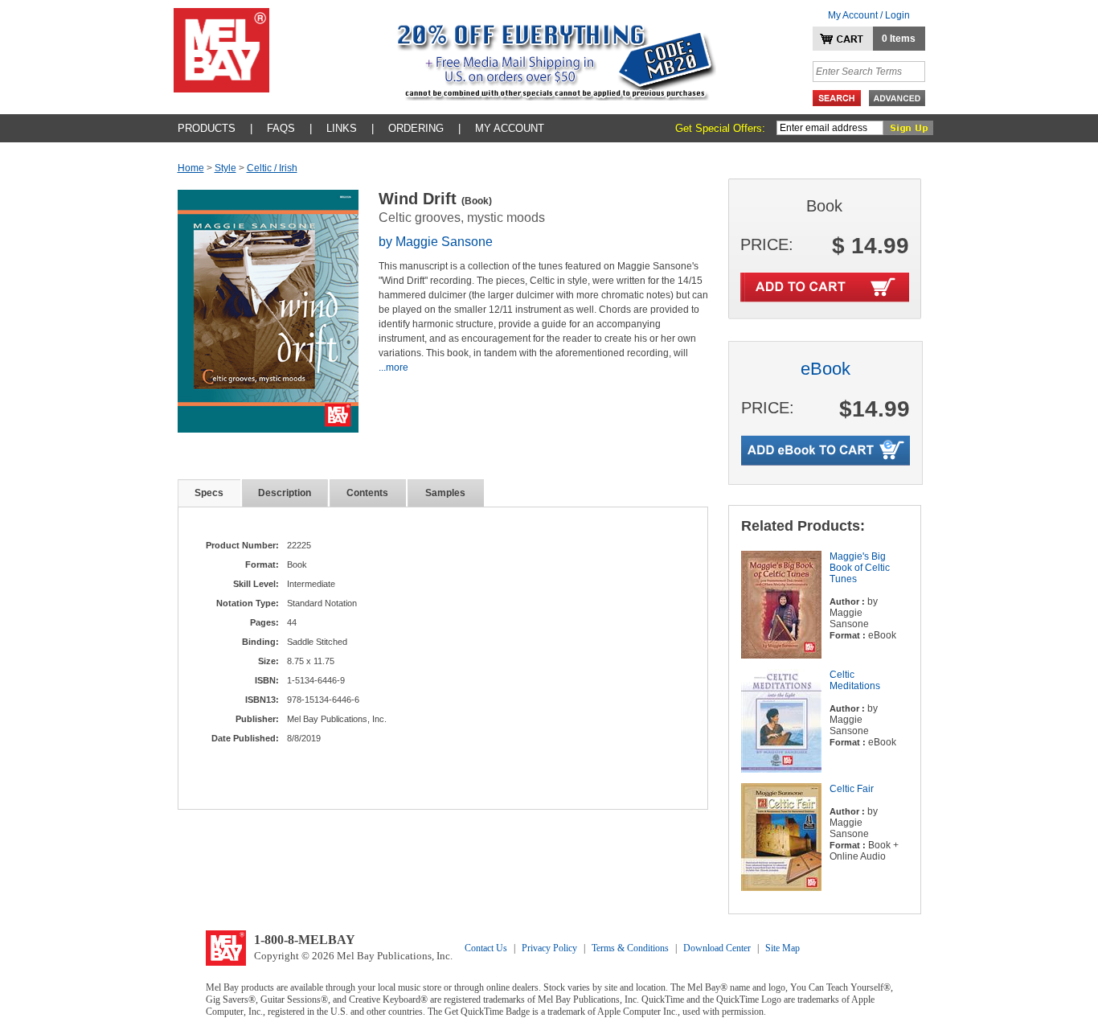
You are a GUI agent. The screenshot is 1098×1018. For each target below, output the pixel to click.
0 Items (899, 38)
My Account (509, 128)
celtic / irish (272, 168)
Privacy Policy (549, 948)
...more (393, 367)
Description (284, 493)
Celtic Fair (852, 788)
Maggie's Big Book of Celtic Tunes (860, 568)
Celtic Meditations (855, 680)
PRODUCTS (207, 128)
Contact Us (486, 948)
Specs (209, 493)
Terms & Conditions (630, 948)
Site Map (782, 948)
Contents (367, 493)
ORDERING (416, 128)
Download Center (717, 948)
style (225, 168)
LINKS (341, 128)
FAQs (281, 128)
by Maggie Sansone (436, 241)
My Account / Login (869, 15)
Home (191, 168)
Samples (445, 493)
